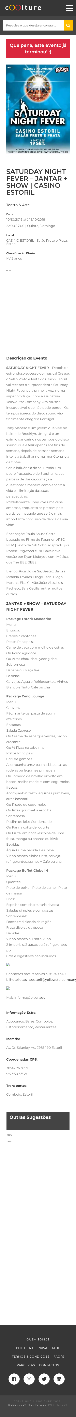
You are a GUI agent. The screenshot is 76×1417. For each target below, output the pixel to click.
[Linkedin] (59, 1379)
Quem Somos (38, 1339)
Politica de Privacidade (38, 1348)
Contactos (49, 1365)
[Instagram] (29, 1379)
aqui (42, 997)
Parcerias (26, 1365)
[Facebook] (14, 1379)
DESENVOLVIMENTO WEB (27, 1405)
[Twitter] (44, 1379)
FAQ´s (59, 1356)
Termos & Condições (30, 1356)
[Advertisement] (38, 310)
